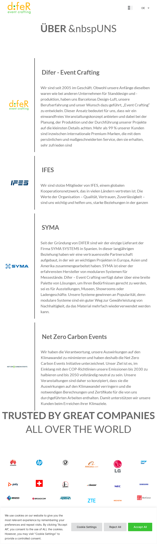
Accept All (140, 527)
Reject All (115, 527)
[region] (78, 525)
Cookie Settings (87, 527)
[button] (129, 7)
